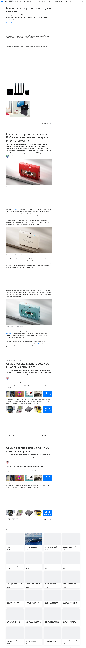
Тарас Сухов (12, 155)
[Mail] (2, 1)
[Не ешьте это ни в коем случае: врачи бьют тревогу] (71, 542)
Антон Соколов (13, 377)
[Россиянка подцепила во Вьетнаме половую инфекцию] (15, 561)
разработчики (9, 333)
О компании (6, 647)
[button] (18, 89)
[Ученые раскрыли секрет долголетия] (52, 561)
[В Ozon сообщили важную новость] (15, 598)
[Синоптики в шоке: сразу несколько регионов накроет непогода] (71, 617)
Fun (23, 360)
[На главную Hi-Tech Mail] (5, 1)
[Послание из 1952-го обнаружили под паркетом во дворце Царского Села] (52, 542)
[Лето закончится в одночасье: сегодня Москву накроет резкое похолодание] (71, 598)
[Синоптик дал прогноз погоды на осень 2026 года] (15, 579)
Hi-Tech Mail (19, 131)
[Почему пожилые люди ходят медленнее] (15, 636)
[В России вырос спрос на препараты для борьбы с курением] (52, 579)
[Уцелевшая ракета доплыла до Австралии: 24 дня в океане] (33, 542)
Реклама (9, 647)
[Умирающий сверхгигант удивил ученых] (15, 542)
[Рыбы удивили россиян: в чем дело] (71, 561)
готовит (16, 209)
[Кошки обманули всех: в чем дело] (71, 636)
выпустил (38, 343)
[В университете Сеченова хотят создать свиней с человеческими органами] (33, 617)
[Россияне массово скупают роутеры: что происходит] (33, 636)
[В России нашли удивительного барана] (33, 579)
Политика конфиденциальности (78, 647)
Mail (2, 647)
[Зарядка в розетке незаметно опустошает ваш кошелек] (52, 598)
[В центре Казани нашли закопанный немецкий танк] (52, 636)
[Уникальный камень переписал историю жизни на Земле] (33, 561)
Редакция (46, 647)
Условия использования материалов (55, 647)
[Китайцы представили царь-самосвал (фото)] (71, 579)
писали (13, 346)
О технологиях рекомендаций (67, 647)
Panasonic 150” (9, 22)
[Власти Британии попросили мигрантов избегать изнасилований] (33, 598)
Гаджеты (25, 131)
